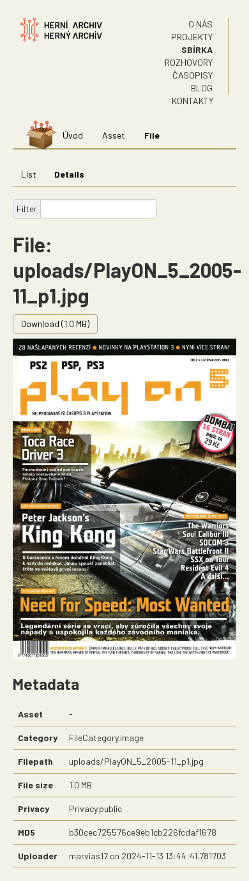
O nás (200, 24)
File (152, 135)
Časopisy (192, 75)
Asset (113, 135)
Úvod (73, 135)
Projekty (192, 36)
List (28, 174)
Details (69, 174)
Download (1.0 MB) (55, 323)
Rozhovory (189, 62)
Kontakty (192, 100)
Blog (202, 87)
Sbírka (197, 49)
